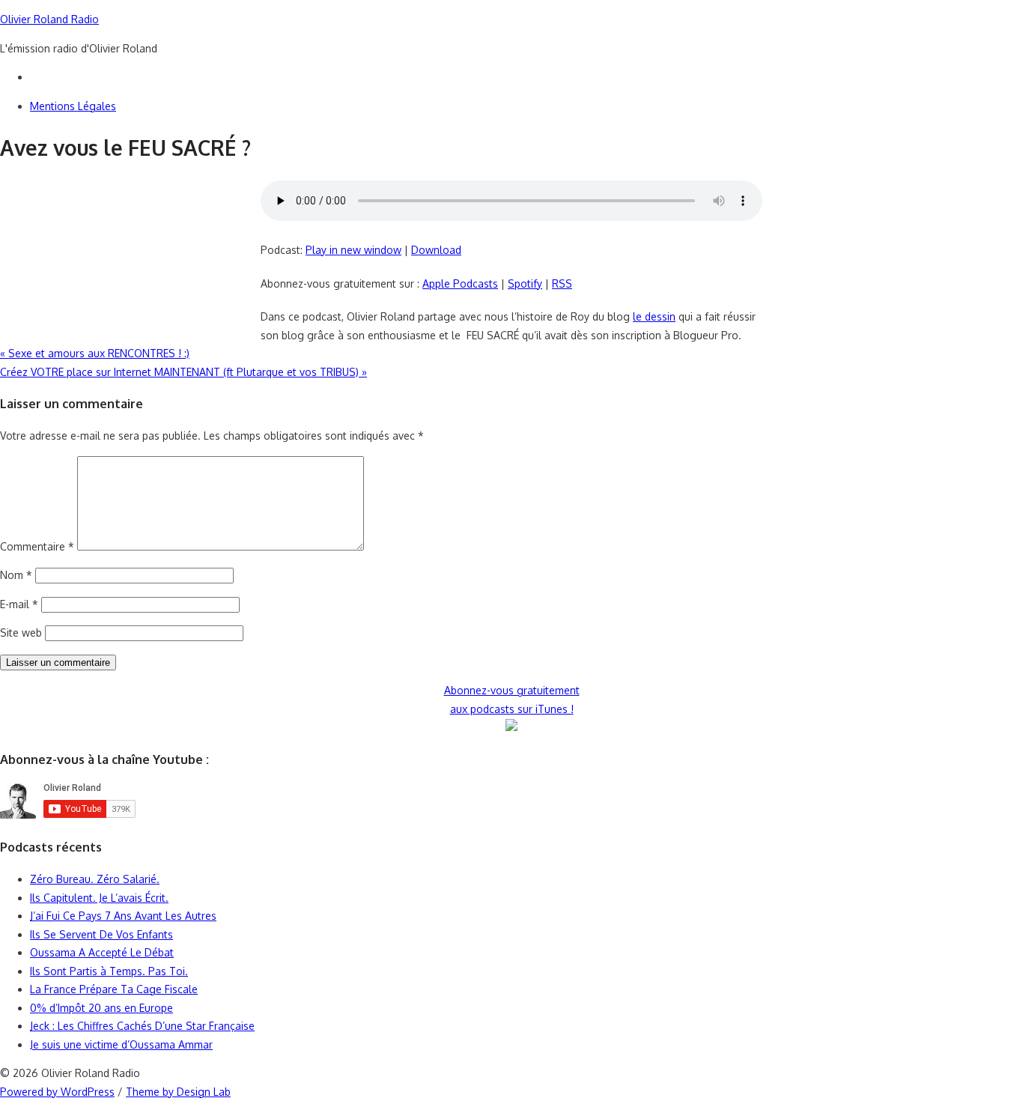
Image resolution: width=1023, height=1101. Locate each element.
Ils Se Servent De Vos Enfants (101, 934)
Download (436, 249)
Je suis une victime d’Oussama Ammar (121, 1044)
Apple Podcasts (460, 283)
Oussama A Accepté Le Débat (102, 952)
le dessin (654, 316)
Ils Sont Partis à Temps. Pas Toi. (109, 971)
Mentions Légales (73, 106)
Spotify (525, 283)
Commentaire (37, 546)
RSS (562, 283)
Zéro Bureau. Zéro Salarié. (95, 879)
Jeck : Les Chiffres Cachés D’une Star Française (142, 1025)
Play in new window (353, 249)
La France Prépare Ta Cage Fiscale (114, 989)
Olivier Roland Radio (49, 19)
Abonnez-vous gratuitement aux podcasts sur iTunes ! (512, 699)
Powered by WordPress (57, 1091)
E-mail (19, 604)
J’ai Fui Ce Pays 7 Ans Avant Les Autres (123, 915)
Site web (21, 632)
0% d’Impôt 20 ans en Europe (101, 1007)
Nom (16, 574)
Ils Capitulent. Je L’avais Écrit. (99, 897)
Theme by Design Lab (178, 1091)
